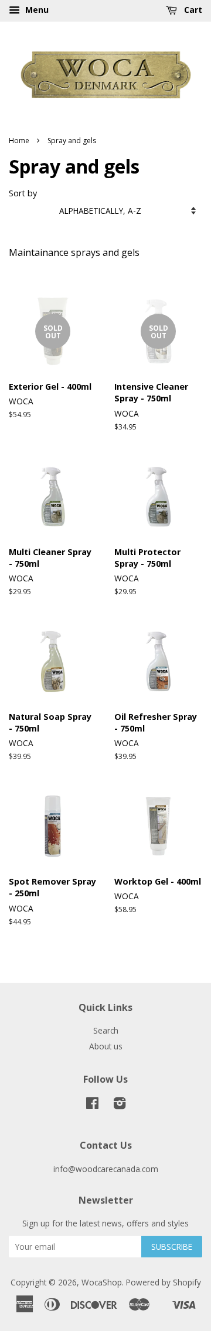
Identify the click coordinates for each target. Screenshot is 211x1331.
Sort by (23, 193)
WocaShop (101, 1282)
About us (105, 1046)
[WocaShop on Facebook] (92, 1105)
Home (19, 140)
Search (105, 1030)
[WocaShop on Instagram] (119, 1105)
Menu (36, 9)
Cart (192, 9)
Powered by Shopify (163, 1282)
